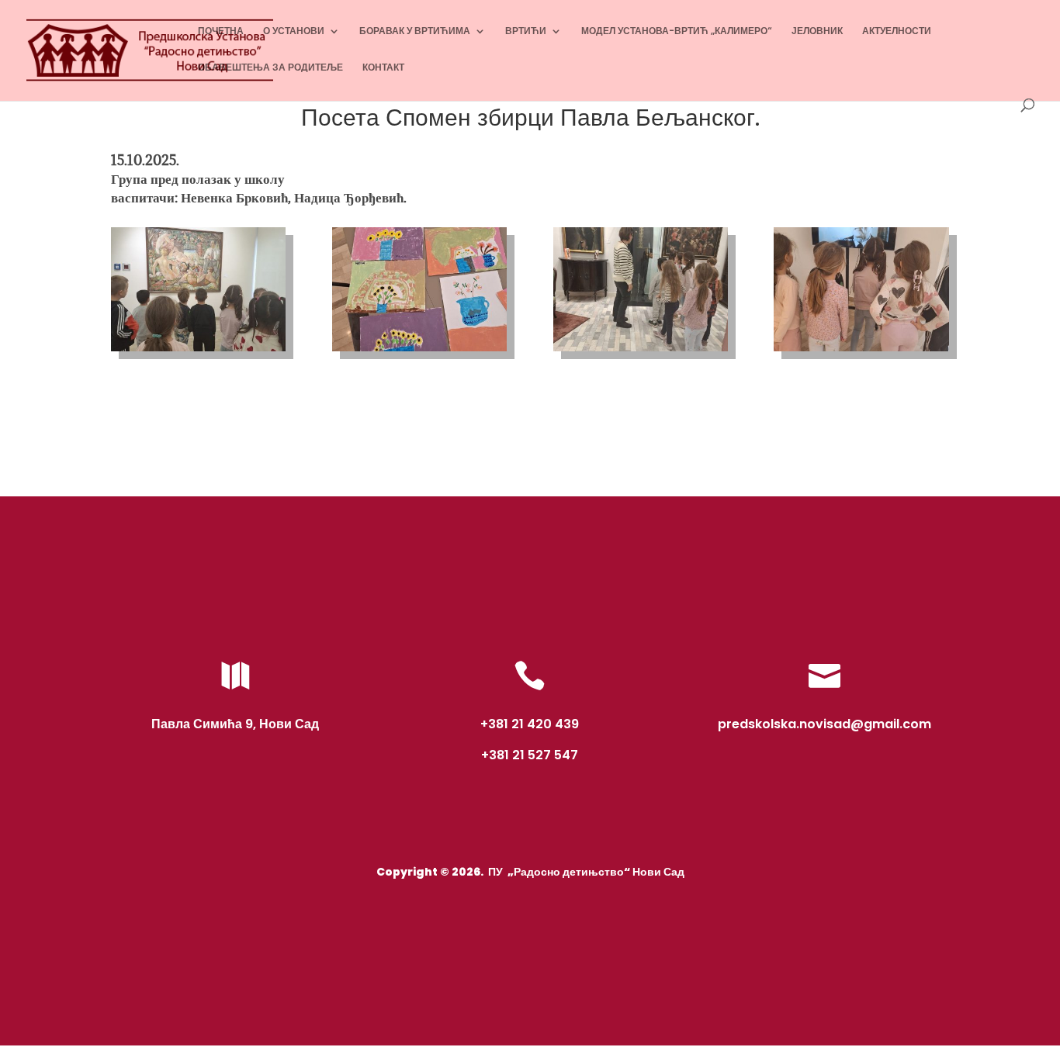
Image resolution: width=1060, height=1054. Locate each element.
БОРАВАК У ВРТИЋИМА (414, 31)
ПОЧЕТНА (221, 31)
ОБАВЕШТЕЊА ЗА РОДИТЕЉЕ (270, 68)
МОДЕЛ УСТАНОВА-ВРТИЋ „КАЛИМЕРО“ (676, 31)
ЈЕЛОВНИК (817, 31)
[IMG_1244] (640, 351)
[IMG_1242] (419, 351)
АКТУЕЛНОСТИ (896, 31)
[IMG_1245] (861, 351)
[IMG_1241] (198, 351)
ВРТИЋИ (525, 31)
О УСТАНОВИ (293, 31)
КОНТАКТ (383, 68)
